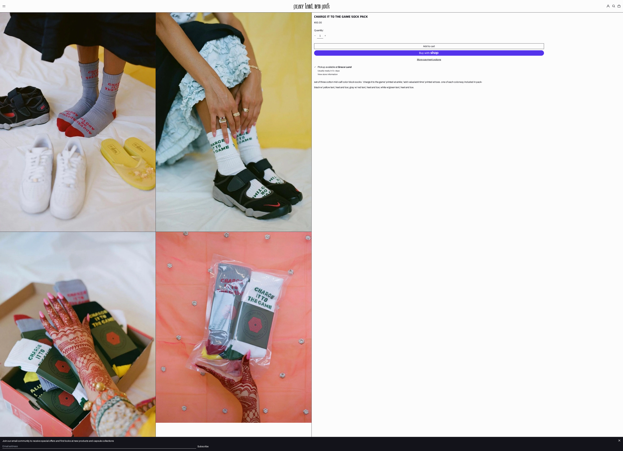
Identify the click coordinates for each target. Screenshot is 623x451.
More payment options (429, 59)
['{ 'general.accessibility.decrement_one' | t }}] (315, 35)
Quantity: (319, 30)
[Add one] (325, 35)
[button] (613, 6)
